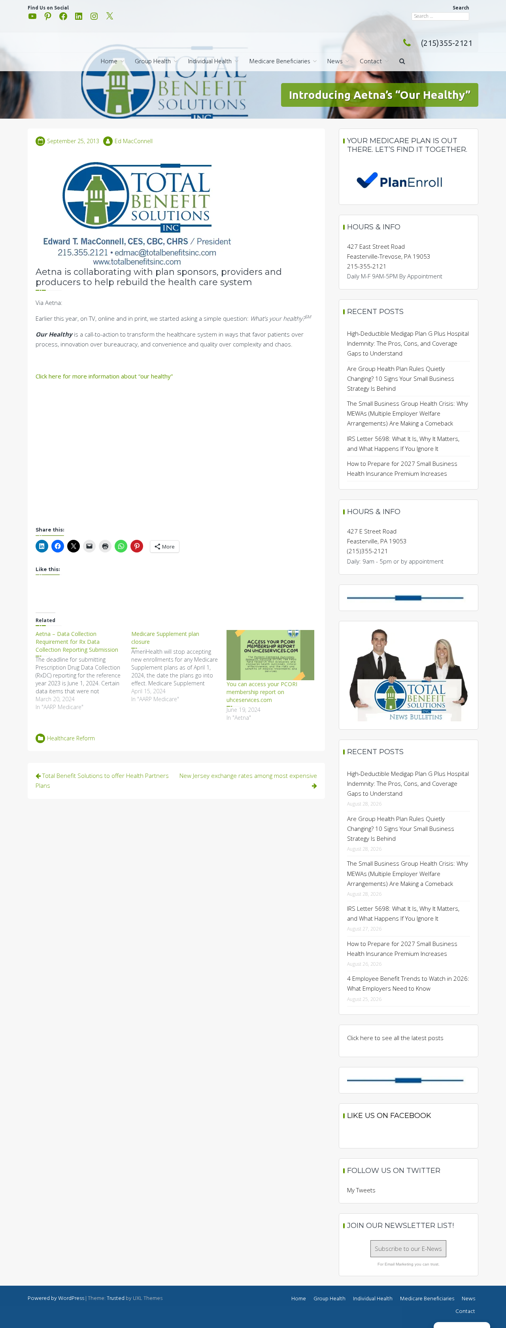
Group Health (153, 62)
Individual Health (210, 62)
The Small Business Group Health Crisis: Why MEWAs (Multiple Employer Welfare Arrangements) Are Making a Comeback (407, 413)
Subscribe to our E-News (408, 1248)
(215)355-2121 (446, 42)
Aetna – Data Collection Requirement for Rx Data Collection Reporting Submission (77, 641)
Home (109, 62)
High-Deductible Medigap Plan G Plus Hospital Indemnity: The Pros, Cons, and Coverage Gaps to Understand (408, 343)
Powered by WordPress (56, 1298)
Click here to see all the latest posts (395, 1038)
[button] (402, 62)
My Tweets (361, 1190)
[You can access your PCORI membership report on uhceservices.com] (270, 655)
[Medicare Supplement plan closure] (179, 666)
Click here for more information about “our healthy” (104, 376)
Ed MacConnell (134, 141)
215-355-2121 (367, 266)
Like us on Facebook (389, 1115)
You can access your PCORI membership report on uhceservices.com (262, 692)
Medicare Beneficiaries (279, 62)
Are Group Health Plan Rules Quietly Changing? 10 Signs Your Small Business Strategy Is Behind (400, 378)
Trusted (116, 1298)
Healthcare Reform (71, 738)
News (334, 62)
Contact (371, 62)
